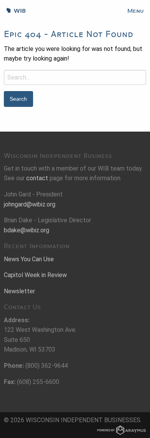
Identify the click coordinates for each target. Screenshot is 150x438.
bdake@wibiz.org (26, 230)
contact (37, 178)
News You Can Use (29, 259)
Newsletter (19, 291)
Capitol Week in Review (35, 275)
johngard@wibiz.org (29, 204)
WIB (13, 10)
